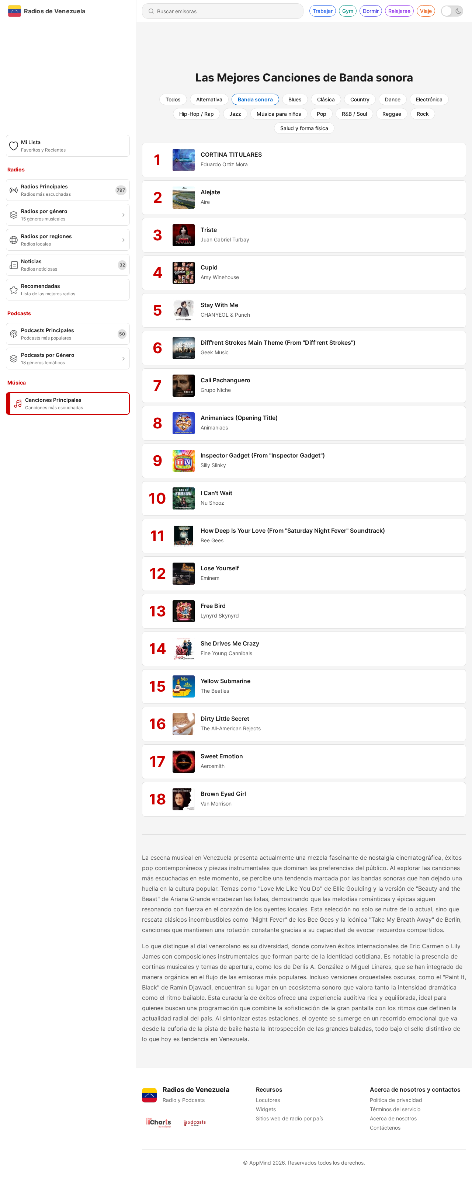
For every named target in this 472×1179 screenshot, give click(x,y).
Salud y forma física (304, 128)
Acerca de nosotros (393, 1118)
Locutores (268, 1100)
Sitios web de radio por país (289, 1118)
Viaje (426, 11)
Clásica (326, 99)
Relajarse (399, 11)
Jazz (235, 114)
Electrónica (429, 99)
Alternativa (209, 99)
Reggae (391, 114)
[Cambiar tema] (452, 11)
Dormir (371, 11)
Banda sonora (255, 99)
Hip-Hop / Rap (196, 114)
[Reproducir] (183, 160)
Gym (347, 11)
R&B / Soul (354, 114)
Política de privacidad (396, 1100)
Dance (392, 99)
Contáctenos (385, 1127)
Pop (321, 114)
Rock (423, 114)
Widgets (266, 1109)
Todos (173, 99)
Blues (295, 99)
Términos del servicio (395, 1109)
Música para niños (279, 114)
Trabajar (323, 11)
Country (359, 99)
